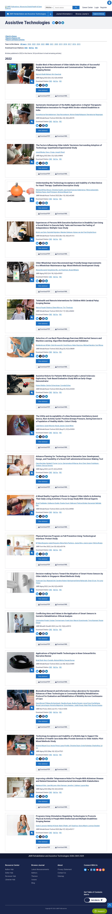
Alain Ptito (88, 705)
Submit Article (98, 14)
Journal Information (63, 14)
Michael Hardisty (89, 345)
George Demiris (47, 465)
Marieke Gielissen (66, 232)
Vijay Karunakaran (62, 114)
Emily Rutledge (86, 746)
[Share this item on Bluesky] (53, 22)
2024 (38, 44)
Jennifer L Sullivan (73, 785)
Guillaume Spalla (53, 503)
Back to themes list (13, 38)
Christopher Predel (42, 620)
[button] (109, 2)
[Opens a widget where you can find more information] (99, 911)
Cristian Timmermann (57, 620)
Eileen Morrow (57, 307)
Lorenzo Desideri (94, 826)
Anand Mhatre (73, 270)
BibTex (31, 48)
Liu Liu (60, 463)
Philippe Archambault (52, 703)
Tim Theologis (68, 307)
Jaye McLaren (52, 785)
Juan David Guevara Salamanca (74, 190)
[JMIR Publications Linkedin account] (94, 869)
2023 (43, 44)
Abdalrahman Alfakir (43, 345)
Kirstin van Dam (41, 232)
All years (23, 44)
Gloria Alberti (83, 826)
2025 (34, 44)
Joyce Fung (87, 703)
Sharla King (96, 746)
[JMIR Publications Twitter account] (88, 869)
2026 (29, 44)
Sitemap (61, 876)
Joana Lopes (87, 543)
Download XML (62, 96)
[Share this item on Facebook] (59, 22)
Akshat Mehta (59, 660)
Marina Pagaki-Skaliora (44, 307)
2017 (69, 44)
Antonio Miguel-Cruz (64, 192)
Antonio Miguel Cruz (43, 746)
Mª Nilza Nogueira (42, 543)
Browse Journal (82, 14)
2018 (65, 44)
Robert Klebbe (41, 385)
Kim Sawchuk (56, 74)
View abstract (42, 90)
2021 (51, 44)
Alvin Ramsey (62, 785)
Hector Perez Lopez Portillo (60, 746)
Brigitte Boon (91, 232)
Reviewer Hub (10, 876)
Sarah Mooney (49, 426)
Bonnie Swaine (97, 705)
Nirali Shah (40, 660)
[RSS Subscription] (103, 869)
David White (69, 426)
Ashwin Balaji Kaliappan (77, 114)
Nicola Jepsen (60, 426)
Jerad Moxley (40, 152)
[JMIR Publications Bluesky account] (85, 869)
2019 (60, 44)
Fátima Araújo (97, 543)
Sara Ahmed (40, 703)
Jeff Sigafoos (73, 826)
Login (96, 7)
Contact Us (62, 873)
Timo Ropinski (93, 620)
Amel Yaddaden (41, 503)
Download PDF (45, 96)
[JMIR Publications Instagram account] (100, 869)
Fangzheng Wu (52, 270)
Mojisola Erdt (51, 581)
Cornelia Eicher (65, 385)
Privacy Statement (65, 869)
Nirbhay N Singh (53, 826)
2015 (78, 44)
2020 (56, 44)
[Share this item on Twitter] (56, 22)
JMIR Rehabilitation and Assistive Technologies (27, 14)
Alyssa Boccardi (41, 270)
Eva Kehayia (95, 703)
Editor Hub (9, 873)
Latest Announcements (40, 869)
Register (103, 7)
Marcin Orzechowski (80, 620)
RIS (36, 48)
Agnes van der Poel (80, 232)
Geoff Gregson (52, 192)
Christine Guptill (57, 190)
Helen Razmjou (77, 345)
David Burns (67, 345)
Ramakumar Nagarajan (94, 114)
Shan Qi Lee (92, 581)
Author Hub (9, 869)
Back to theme (11, 36)
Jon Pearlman (63, 270)
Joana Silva (78, 543)
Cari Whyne (99, 345)
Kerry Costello (49, 660)
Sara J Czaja (50, 152)
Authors (34, 873)
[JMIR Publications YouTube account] (97, 869)
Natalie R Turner (52, 463)
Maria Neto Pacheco (67, 543)
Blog (33, 883)
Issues (34, 880)
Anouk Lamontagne (43, 705)
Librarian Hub (10, 880)
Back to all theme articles (15, 40)
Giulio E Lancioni (41, 826)
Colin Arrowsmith (57, 345)
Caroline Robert (61, 581)
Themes (34, 876)
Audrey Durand (77, 703)
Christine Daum (75, 746)
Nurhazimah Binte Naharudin (77, 581)
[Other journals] (50, 14)
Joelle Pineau (79, 705)
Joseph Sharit (60, 152)
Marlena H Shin (41, 785)
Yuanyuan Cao (41, 581)
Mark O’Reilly (63, 826)
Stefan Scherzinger (53, 385)
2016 (74, 44)
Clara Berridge (41, 463)
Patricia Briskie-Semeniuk (86, 503)
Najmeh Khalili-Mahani (44, 74)
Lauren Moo (84, 785)
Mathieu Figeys (41, 192)
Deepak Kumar (69, 660)
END (26, 48)
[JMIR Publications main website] (23, 7)
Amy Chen (83, 463)
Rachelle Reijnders (53, 232)
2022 (47, 44)
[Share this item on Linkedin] (62, 22)
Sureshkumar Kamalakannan (46, 114)
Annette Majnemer (57, 705)
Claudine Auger (66, 703)
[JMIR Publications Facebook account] (91, 869)
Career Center (87, 7)
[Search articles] (76, 7)
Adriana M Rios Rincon (44, 190)
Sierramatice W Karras (71, 463)
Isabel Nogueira (54, 543)
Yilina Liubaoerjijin (92, 190)
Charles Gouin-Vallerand (68, 503)
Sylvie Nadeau (69, 705)
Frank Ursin (69, 620)
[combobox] (63, 7)
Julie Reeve (40, 426)
